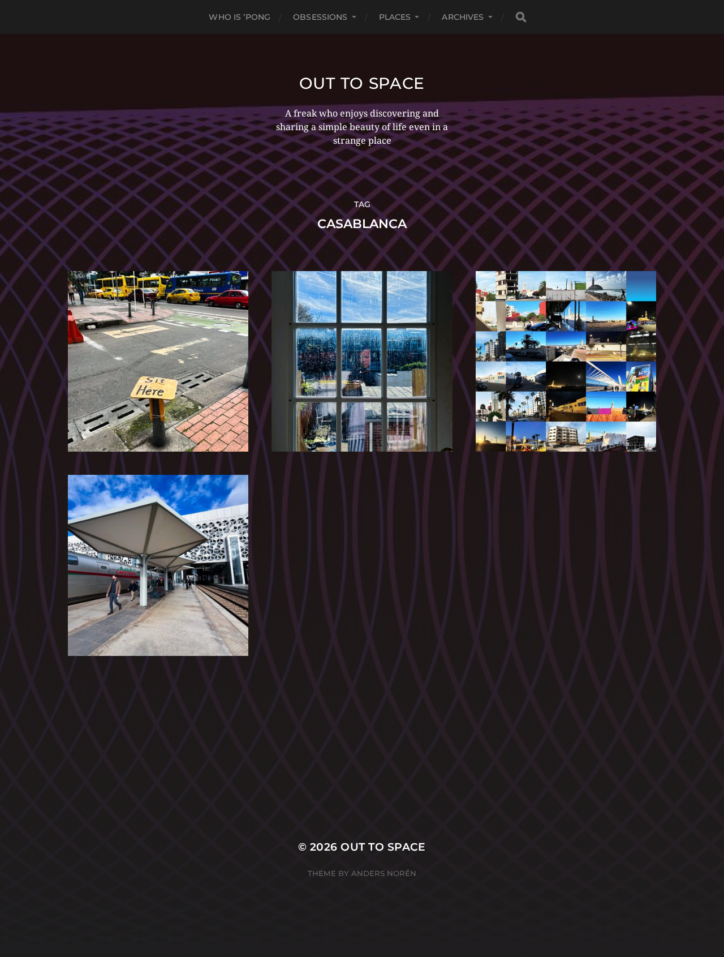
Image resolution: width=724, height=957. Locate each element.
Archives (463, 17)
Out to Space (362, 83)
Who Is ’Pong (239, 17)
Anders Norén (383, 873)
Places (395, 17)
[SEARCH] (521, 17)
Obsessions (320, 17)
